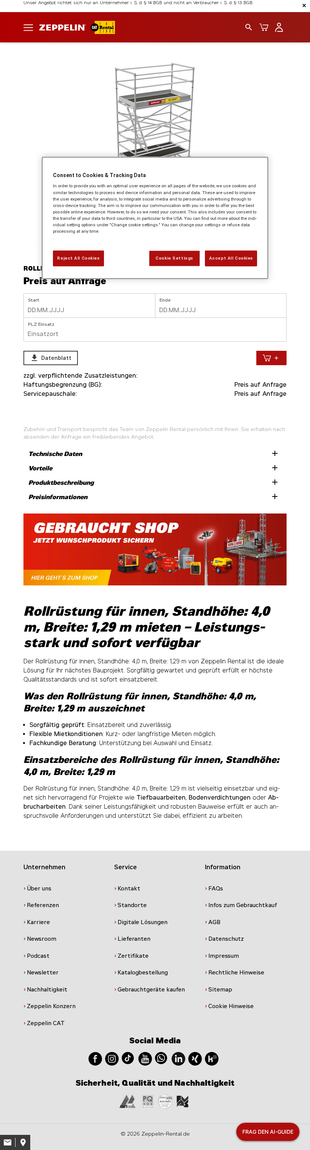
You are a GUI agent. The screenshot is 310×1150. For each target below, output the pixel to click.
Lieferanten (134, 938)
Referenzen (43, 905)
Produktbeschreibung (153, 482)
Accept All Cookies (231, 258)
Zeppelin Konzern (51, 1006)
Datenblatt (50, 358)
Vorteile (153, 467)
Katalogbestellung (143, 972)
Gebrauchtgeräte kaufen (151, 989)
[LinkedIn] (178, 1058)
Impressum (223, 955)
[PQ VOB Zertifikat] (148, 1101)
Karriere (38, 922)
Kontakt (129, 888)
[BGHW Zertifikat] (165, 1101)
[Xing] (195, 1058)
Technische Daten (153, 453)
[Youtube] (145, 1058)
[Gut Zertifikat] (127, 1101)
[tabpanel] (155, 150)
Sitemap (220, 989)
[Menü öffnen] (28, 27)
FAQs (215, 888)
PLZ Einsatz (41, 324)
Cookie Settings (174, 258)
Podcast (38, 955)
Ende (165, 300)
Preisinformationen (153, 496)
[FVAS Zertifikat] (182, 1101)
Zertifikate (133, 955)
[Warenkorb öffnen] (263, 27)
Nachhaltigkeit (47, 989)
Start (33, 300)
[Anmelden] (279, 27)
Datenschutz (226, 938)
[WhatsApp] (161, 1057)
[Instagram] (112, 1058)
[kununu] (212, 1058)
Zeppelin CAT (46, 1023)
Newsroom (41, 938)
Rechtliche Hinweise (236, 972)
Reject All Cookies (78, 258)
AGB (214, 922)
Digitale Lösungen (142, 922)
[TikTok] (128, 1057)
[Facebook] (95, 1058)
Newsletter (43, 972)
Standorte (132, 905)
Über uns (39, 888)
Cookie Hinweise (231, 1006)
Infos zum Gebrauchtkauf (242, 905)
